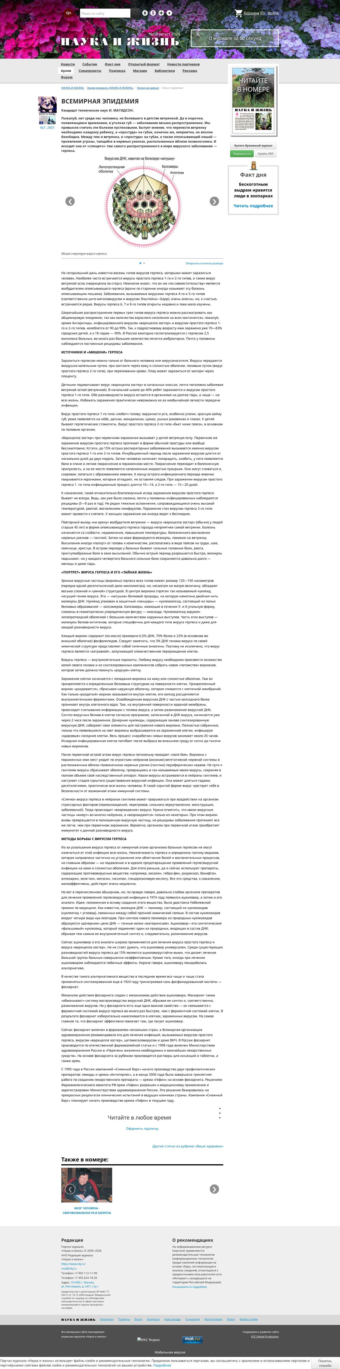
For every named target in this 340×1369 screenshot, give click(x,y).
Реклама (189, 70)
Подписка (117, 70)
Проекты (124, 1319)
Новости (68, 64)
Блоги (138, 1319)
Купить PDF (265, 154)
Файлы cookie (249, 1319)
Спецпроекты (90, 70)
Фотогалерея (213, 1319)
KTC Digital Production (265, 1336)
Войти (273, 13)
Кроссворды (172, 1319)
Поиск (231, 1319)
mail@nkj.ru (69, 1268)
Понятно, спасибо (325, 1363)
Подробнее (162, 1365)
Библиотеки (165, 70)
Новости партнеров (183, 64)
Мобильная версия (170, 1352)
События (89, 64)
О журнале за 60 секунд (235, 38)
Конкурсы (153, 1319)
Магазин (140, 70)
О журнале (192, 1319)
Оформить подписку (142, 1128)
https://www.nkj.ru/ (73, 1264)
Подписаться (242, 154)
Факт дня (113, 64)
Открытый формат (144, 64)
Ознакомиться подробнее (189, 1287)
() (254, 13)
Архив (66, 70)
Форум (67, 77)
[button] (140, 263)
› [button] (214, 201)
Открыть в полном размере (204, 263)
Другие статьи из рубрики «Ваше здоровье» (187, 1146)
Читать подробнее (253, 205)
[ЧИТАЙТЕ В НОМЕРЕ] (253, 54)
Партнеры (107, 1319)
